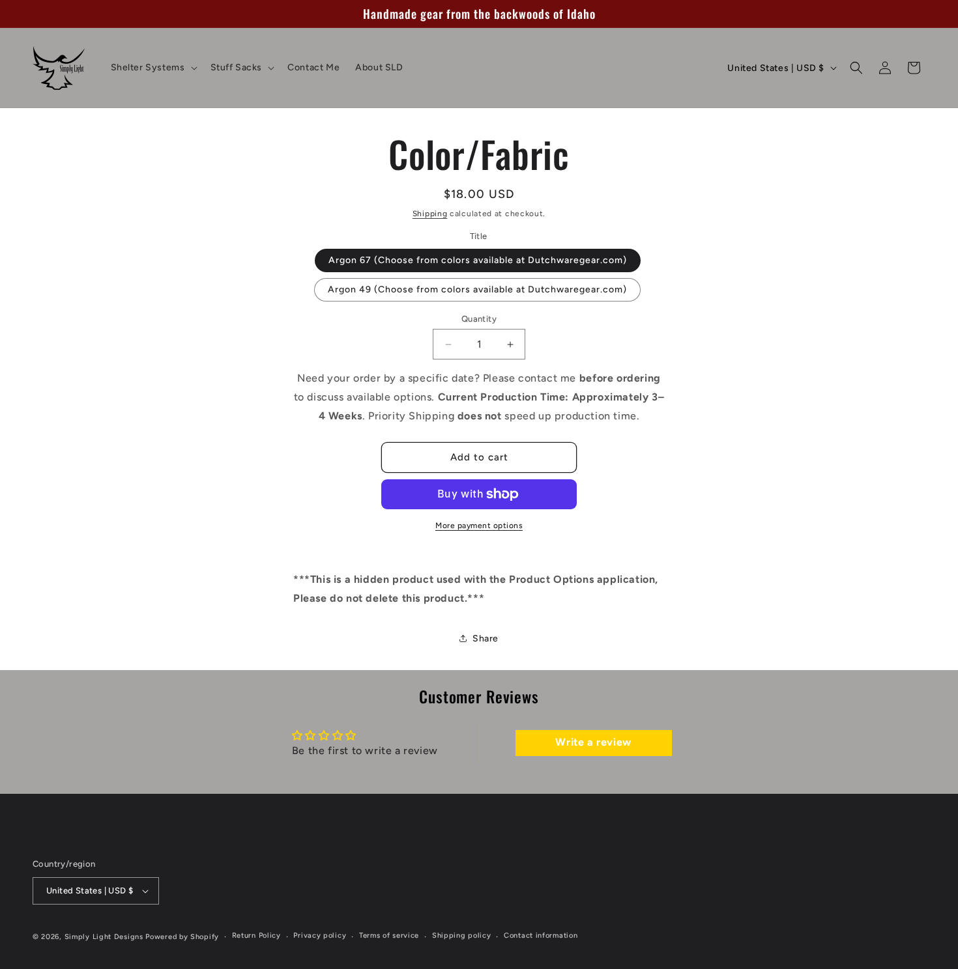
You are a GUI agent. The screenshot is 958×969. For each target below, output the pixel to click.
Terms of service (389, 935)
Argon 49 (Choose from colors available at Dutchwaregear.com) (477, 289)
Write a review (593, 743)
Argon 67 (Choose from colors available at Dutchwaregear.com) (477, 260)
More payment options (479, 525)
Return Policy (256, 935)
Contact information (540, 935)
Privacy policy (319, 935)
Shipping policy (461, 935)
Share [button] (485, 638)
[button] (153, 67)
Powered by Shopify (182, 937)
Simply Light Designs (104, 937)
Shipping (430, 213)
